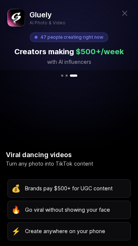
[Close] (124, 13)
